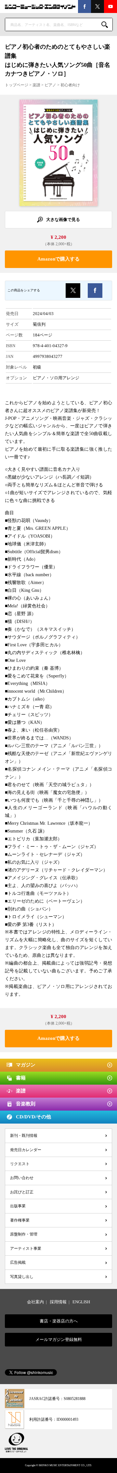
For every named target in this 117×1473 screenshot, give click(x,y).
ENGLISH (81, 1301)
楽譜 (36, 85)
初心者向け (70, 85)
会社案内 (35, 1301)
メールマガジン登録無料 (58, 1339)
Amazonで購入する (58, 259)
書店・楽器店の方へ (59, 1321)
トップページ (16, 85)
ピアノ (50, 85)
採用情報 (58, 1301)
